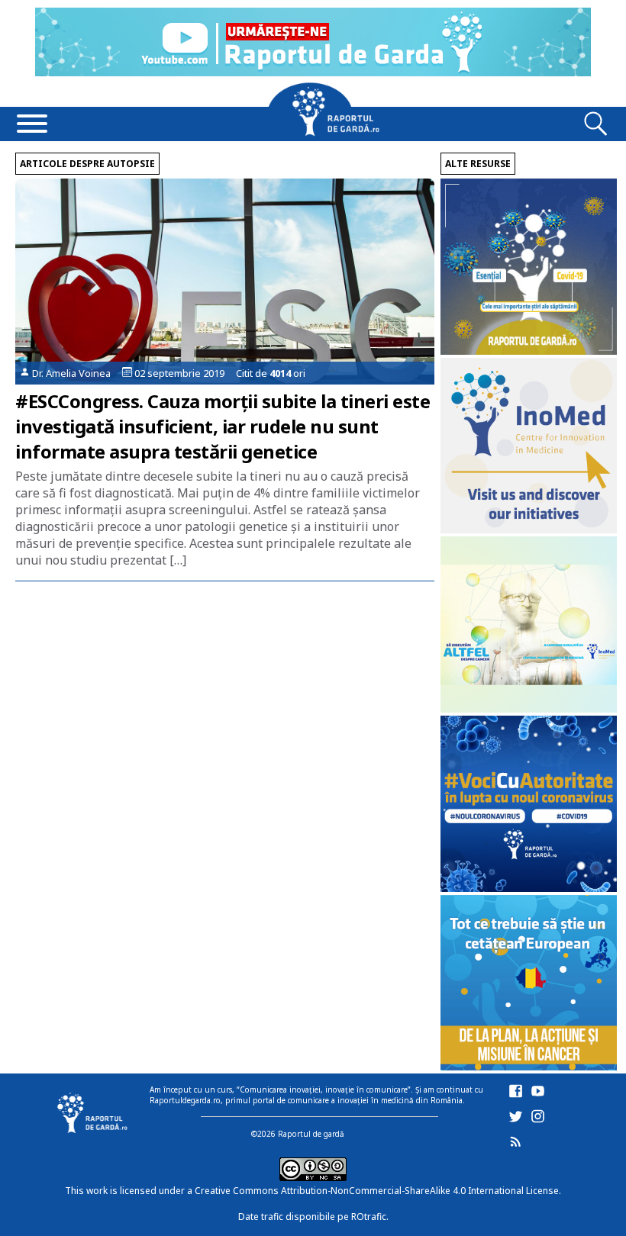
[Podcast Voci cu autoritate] (528, 887)
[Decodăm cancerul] (528, 529)
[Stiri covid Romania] (528, 350)
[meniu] (32, 125)
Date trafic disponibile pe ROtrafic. (313, 1216)
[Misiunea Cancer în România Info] (528, 1066)
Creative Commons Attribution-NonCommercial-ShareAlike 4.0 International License (377, 1190)
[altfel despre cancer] (528, 708)
